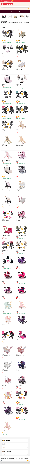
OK (28, 460)
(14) (20, 70)
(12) (20, 101)
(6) (6, 40)
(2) (6, 146)
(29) (20, 206)
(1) (6, 55)
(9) (6, 221)
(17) (20, 417)
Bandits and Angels (6, 11)
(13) (6, 251)
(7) (20, 40)
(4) (6, 70)
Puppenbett (14, 11)
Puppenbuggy (18, 11)
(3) (6, 386)
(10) (20, 86)
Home (2, 11)
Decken (26, 11)
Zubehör (22, 11)
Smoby (11, 11)
